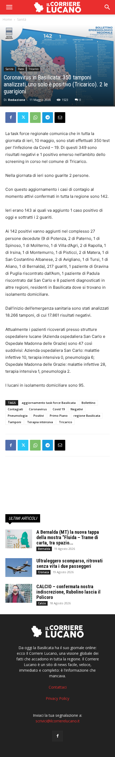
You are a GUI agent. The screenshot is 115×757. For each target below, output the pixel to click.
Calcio (42, 603)
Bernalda (44, 549)
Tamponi (14, 422)
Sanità (21, 19)
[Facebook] (10, 117)
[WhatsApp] (35, 117)
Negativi (77, 409)
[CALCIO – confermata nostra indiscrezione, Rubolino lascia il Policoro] (18, 593)
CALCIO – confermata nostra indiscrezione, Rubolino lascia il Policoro (68, 592)
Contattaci (58, 687)
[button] (107, 7)
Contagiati (15, 409)
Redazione (16, 100)
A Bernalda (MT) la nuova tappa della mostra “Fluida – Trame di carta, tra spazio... (67, 537)
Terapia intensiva (40, 422)
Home (7, 19)
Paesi (21, 69)
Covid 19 (59, 409)
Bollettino (88, 403)
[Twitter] (23, 117)
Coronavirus (38, 409)
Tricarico (34, 69)
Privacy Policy (57, 698)
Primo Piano (59, 416)
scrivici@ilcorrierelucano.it (58, 720)
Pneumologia (18, 416)
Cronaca (43, 572)
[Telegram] (47, 117)
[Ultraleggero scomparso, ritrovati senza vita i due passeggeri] (18, 567)
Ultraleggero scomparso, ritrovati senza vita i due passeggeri (69, 563)
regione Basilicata (87, 416)
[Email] (60, 117)
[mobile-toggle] (9, 7)
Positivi (38, 416)
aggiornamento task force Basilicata (49, 403)
